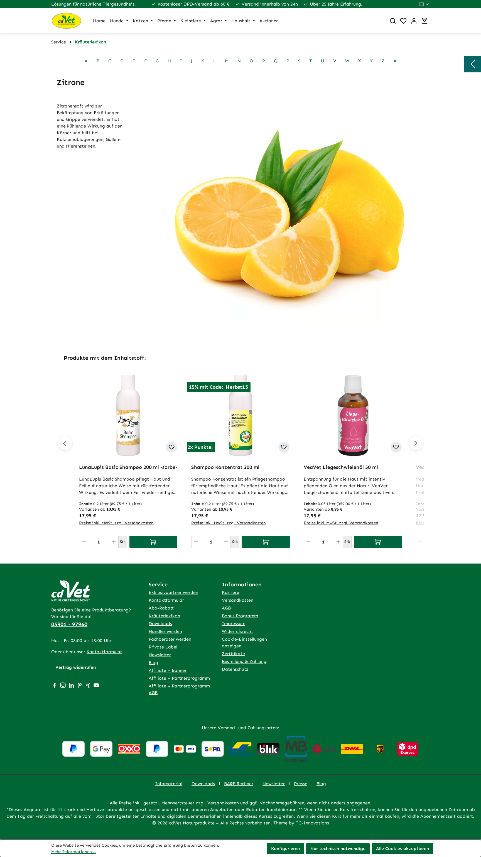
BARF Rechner (238, 783)
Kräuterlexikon (164, 615)
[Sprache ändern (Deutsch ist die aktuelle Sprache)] (424, 4)
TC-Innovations (312, 823)
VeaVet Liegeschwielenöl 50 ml (341, 467)
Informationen (242, 584)
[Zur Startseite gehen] (66, 20)
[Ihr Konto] (414, 21)
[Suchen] (392, 21)
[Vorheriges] (65, 443)
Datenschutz (235, 669)
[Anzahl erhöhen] (113, 542)
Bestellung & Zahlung (244, 661)
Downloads (160, 623)
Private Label (163, 647)
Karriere (230, 592)
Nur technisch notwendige (337, 848)
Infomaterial (168, 783)
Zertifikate (233, 653)
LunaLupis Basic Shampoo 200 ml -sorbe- (128, 467)
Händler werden (165, 631)
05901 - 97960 (69, 624)
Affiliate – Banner (167, 670)
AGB (226, 608)
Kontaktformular (104, 651)
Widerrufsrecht (237, 631)
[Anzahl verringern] (83, 542)
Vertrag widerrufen (75, 667)
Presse (300, 783)
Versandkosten (237, 600)
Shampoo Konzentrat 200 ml (225, 467)
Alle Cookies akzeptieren (402, 848)
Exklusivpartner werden (173, 592)
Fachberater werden (170, 639)
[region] (240, 453)
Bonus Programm (240, 615)
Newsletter (160, 654)
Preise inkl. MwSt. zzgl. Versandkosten (116, 522)
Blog (153, 662)
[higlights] (472, 64)
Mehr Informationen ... (73, 851)
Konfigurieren (285, 848)
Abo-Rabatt (161, 608)
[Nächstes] (416, 443)
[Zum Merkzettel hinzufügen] (171, 447)
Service (158, 584)
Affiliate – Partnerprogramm (179, 678)
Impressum (233, 623)
